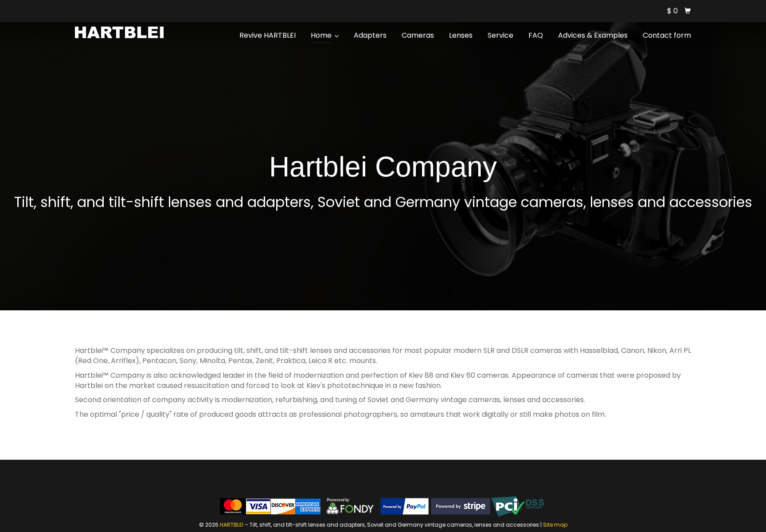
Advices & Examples (593, 35)
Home (322, 35)
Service (500, 35)
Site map (555, 524)
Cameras (418, 35)
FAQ (535, 35)
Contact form (667, 35)
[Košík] (687, 11)
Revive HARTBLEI (267, 35)
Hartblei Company (383, 167)
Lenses (461, 35)
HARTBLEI (231, 524)
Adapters (370, 35)
